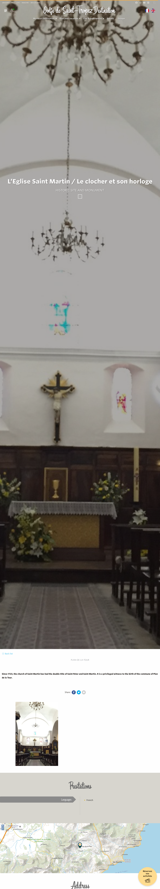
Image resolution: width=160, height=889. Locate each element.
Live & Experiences (92, 18)
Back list (8, 654)
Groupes (5, 3)
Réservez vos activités (147, 873)
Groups (121, 18)
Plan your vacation (69, 18)
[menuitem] (44, 18)
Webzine (25, 3)
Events (110, 18)
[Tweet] (78, 692)
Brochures (35, 3)
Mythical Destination (43, 18)
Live (18, 3)
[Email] (83, 692)
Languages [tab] (66, 799)
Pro (12, 3)
